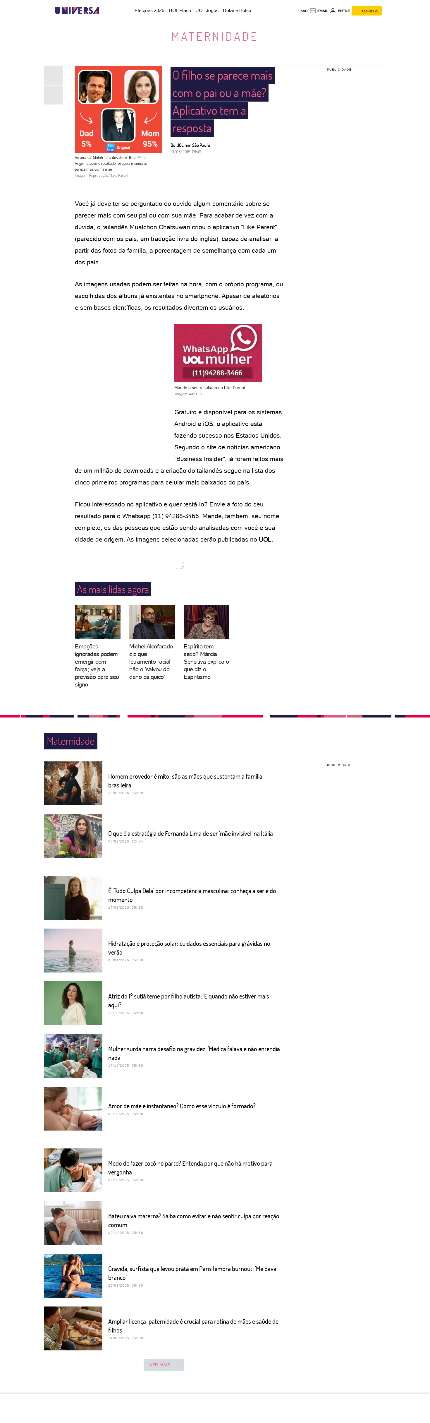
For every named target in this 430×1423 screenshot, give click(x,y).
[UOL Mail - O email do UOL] (318, 10)
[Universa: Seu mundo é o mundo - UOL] (77, 10)
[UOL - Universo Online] (104, 10)
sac (304, 11)
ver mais (159, 1364)
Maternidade (215, 36)
